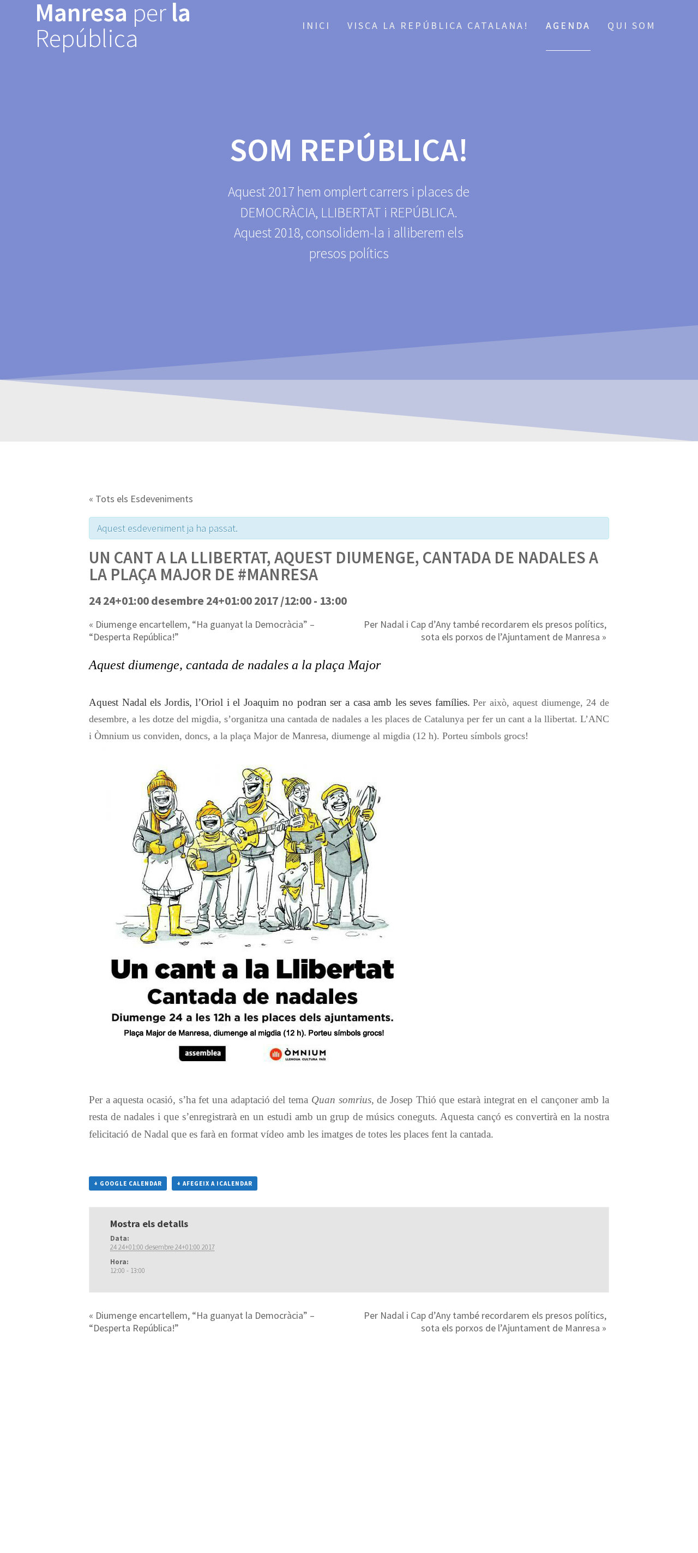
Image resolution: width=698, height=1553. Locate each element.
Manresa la (113, 25)
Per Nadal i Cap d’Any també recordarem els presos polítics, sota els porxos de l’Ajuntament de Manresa (485, 630)
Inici (316, 25)
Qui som (631, 25)
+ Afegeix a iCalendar (214, 1183)
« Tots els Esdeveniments (141, 498)
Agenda (568, 25)
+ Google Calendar (128, 1183)
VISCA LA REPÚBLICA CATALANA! (438, 25)
